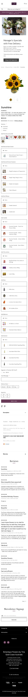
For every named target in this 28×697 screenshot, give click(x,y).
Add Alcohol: (4, 335)
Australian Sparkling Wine (15, 364)
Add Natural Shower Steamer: (8, 162)
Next (23, 601)
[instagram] (8, 642)
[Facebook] (2, 406)
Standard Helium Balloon (15, 330)
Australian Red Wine (14, 357)
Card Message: (5, 375)
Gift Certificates (14, 674)
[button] (11, 60)
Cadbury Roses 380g (14, 267)
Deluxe (4, 130)
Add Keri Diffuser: (5, 196)
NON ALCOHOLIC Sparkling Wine (17, 345)
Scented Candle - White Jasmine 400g (15, 233)
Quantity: (3, 392)
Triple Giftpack (12, 190)
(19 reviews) (10, 120)
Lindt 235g (11, 274)
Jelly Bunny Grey (13, 295)
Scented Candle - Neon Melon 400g (16, 246)
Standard (5, 126)
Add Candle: (4, 217)
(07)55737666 (15, 668)
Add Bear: (3, 280)
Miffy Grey (11, 289)
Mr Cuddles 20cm (13, 308)
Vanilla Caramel (13, 205)
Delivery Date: (4, 384)
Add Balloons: (4, 314)
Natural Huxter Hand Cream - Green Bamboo (16, 155)
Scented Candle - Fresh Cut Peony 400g (16, 227)
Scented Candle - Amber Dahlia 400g (17, 239)
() (26, 3)
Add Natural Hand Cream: (7, 146)
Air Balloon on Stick (14, 323)
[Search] (1, 9)
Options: (3, 124)
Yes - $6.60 (6, 372)
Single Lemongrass (13, 184)
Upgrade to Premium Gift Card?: (9, 370)
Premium (5, 128)
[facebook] (4, 642)
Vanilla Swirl (12, 211)
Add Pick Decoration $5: (7, 133)
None (6, 150)
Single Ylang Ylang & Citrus (15, 177)
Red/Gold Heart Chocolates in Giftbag (16, 261)
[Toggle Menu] (2, 3)
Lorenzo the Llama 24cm (15, 302)
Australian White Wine (14, 351)
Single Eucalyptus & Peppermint (17, 171)
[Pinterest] (4, 406)
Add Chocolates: (5, 252)
